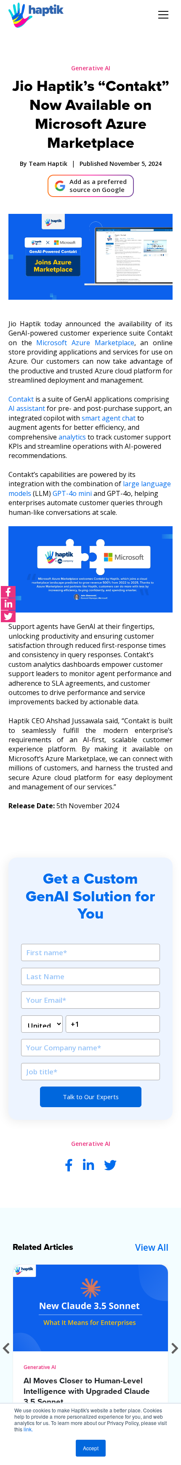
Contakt (21, 399)
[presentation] (6, 1347)
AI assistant (26, 408)
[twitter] (8, 616)
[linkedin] (8, 604)
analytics (72, 437)
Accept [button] (90, 1448)
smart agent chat (109, 418)
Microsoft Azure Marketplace (85, 342)
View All (151, 1247)
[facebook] (8, 592)
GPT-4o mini (72, 493)
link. (28, 1429)
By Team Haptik (43, 164)
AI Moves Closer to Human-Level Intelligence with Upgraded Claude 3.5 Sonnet (87, 1391)
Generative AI (90, 68)
